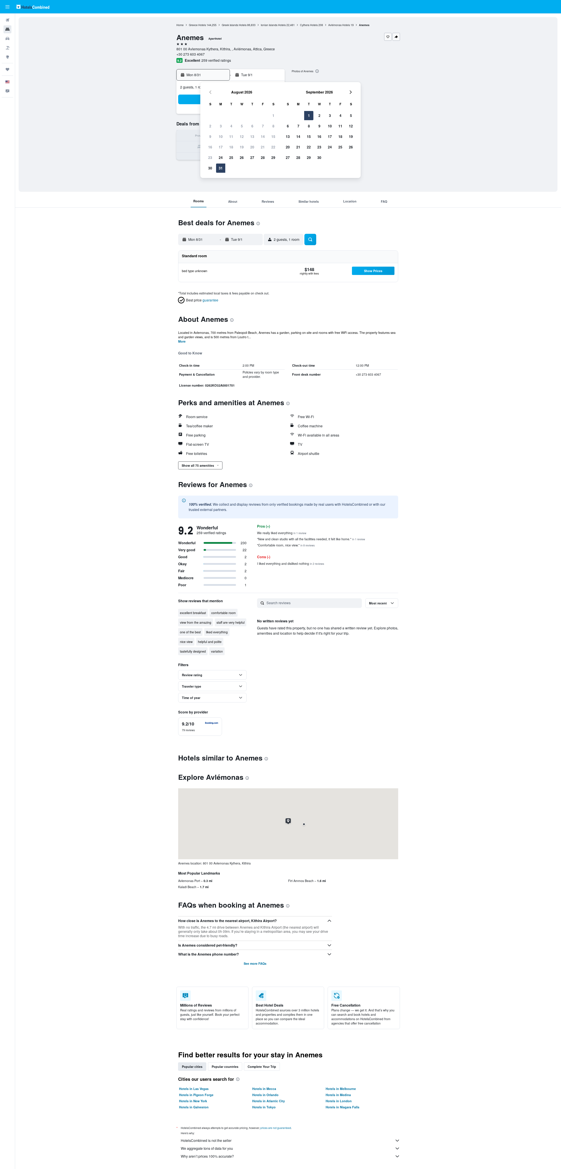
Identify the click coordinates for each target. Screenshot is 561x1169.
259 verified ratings (216, 60)
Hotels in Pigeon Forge (196, 1095)
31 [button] (221, 168)
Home (180, 25)
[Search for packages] (7, 47)
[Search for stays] (7, 29)
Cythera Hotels (309, 25)
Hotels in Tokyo (264, 1107)
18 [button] (231, 147)
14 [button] (263, 136)
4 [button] (231, 126)
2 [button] (210, 126)
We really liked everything (281, 533)
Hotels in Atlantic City (268, 1101)
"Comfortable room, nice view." (286, 545)
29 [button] (273, 157)
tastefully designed (193, 651)
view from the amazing (195, 622)
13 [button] (252, 136)
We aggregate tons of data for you (207, 1148)
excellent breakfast (193, 613)
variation (217, 651)
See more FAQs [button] (255, 963)
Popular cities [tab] (192, 1066)
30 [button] (210, 168)
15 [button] (273, 136)
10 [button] (221, 136)
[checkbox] (200, 726)
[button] (7, 7)
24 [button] (221, 157)
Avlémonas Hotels (339, 25)
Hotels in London (339, 1101)
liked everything (217, 632)
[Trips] (7, 69)
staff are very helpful (231, 622)
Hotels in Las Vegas (194, 1088)
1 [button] (273, 115)
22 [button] (273, 147)
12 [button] (242, 136)
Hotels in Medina (338, 1095)
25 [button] (231, 157)
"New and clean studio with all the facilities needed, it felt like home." (311, 539)
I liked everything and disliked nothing (290, 563)
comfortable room (223, 613)
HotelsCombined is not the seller (206, 1140)
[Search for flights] (7, 20)
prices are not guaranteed (275, 1128)
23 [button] (210, 157)
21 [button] (263, 147)
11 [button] (231, 136)
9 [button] (210, 136)
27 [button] (252, 157)
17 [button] (221, 147)
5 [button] (242, 126)
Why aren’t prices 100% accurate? (207, 1156)
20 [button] (252, 147)
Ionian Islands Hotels (273, 25)
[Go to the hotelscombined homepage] (33, 7)
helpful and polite (210, 641)
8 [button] (273, 126)
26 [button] (242, 157)
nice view (186, 641)
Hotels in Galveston (194, 1107)
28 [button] (263, 157)
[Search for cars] (7, 38)
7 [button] (263, 126)
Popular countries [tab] (225, 1066)
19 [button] (242, 147)
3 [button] (221, 126)
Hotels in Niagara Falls (342, 1107)
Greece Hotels (197, 25)
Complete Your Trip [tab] (262, 1066)
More (182, 341)
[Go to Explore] (7, 57)
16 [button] (210, 147)
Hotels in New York (193, 1101)
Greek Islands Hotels (234, 25)
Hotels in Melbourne (341, 1088)
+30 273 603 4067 (190, 54)
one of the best (190, 632)
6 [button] (252, 126)
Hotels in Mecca (264, 1088)
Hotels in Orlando (265, 1095)
